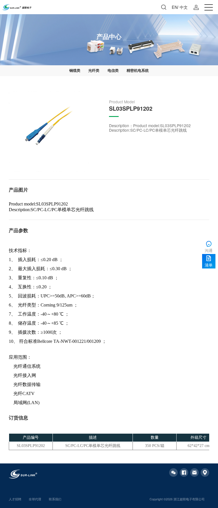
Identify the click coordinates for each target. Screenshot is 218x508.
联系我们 (55, 499)
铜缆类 (74, 70)
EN (174, 7)
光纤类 (93, 70)
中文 (184, 7)
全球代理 (35, 499)
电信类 (113, 70)
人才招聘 (15, 499)
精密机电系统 (138, 70)
